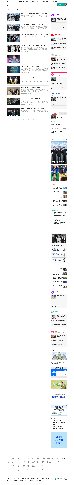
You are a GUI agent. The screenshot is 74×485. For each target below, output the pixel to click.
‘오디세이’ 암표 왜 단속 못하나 (56, 260)
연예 (40, 1)
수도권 (50, 1)
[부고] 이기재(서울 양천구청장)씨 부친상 (57, 420)
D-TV (56, 1)
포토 (53, 1)
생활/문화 (33, 1)
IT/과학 (37, 1)
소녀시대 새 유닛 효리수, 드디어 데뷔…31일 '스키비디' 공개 (31, 87)
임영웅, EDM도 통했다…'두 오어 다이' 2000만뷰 (29, 55)
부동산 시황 (63, 113)
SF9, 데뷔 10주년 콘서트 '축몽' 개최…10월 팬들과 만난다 (31, 98)
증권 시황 (54, 113)
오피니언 (20, 1)
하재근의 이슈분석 (54, 259)
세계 (47, 1)
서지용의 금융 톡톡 (54, 248)
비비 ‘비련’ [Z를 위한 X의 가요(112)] (27, 77)
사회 (27, 1)
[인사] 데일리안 (53, 424)
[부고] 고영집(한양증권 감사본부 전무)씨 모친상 (58, 422)
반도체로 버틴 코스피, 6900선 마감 (56, 124)
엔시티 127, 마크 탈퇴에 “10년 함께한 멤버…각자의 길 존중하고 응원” (33, 24)
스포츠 (44, 1)
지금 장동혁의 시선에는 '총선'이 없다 (57, 245)
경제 (29, 1)
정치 (24, 1)
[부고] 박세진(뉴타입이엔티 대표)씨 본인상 (57, 428)
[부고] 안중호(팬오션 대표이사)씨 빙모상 (57, 426)
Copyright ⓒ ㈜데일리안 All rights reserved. (51, 482)
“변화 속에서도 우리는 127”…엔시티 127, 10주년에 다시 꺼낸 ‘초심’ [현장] (34, 13)
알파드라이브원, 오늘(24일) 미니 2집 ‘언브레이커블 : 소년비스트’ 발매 (33, 45)
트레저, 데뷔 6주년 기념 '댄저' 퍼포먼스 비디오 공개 (30, 66)
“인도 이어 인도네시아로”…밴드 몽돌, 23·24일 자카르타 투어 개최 (32, 108)
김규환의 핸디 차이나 (54, 253)
